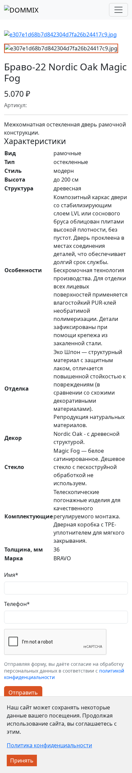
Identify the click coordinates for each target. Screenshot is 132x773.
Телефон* (17, 604)
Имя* (11, 575)
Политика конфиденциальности (49, 745)
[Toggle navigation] (118, 10)
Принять (22, 760)
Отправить (23, 692)
